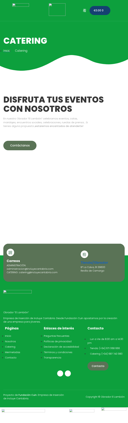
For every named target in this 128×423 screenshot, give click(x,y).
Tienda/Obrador (94, 262)
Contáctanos (20, 145)
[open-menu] (84, 10)
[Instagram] (60, 373)
